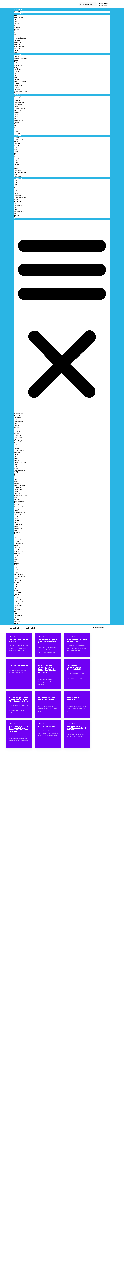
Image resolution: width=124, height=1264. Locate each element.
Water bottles (18, 33)
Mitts (15, 52)
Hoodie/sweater (18, 170)
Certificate (17, 217)
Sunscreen (17, 44)
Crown (16, 209)
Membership (17, 215)
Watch (16, 151)
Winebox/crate (18, 147)
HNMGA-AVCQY (19, 176)
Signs (15, 93)
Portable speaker (19, 102)
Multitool (16, 145)
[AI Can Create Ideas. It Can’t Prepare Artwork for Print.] (77, 734)
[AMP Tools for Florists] (48, 734)
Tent (15, 75)
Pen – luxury (17, 110)
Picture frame (18, 201)
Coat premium (18, 130)
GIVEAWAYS (18, 13)
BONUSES (17, 135)
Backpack (17, 161)
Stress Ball (17, 27)
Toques (16, 50)
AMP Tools (17, 11)
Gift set (16, 106)
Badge (16, 77)
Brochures (17, 48)
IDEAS (16, 219)
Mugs (15, 25)
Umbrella (16, 159)
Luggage (16, 162)
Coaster (16, 114)
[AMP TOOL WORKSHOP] (19, 674)
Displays (16, 87)
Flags (15, 62)
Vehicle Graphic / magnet (21, 91)
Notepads (17, 23)
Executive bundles (19, 108)
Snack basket (18, 124)
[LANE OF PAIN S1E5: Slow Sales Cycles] (77, 645)
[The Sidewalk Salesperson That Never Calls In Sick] (77, 674)
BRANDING (18, 54)
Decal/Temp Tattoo (19, 37)
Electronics (17, 99)
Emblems (17, 192)
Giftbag (16, 126)
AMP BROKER (19, 10)
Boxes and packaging (20, 58)
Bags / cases (18, 85)
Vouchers (17, 131)
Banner (16, 60)
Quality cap (17, 69)
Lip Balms (17, 40)
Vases (16, 186)
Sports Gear (17, 100)
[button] (62, 316)
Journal (16, 141)
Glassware (17, 112)
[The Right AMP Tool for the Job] (19, 645)
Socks (16, 168)
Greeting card (18, 104)
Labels (16, 64)
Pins (15, 182)
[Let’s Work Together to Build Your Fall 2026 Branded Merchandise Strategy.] (19, 734)
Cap (15, 213)
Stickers (16, 199)
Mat (15, 73)
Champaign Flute (19, 211)
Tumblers (16, 137)
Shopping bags (18, 17)
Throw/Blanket (18, 139)
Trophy (16, 180)
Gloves (16, 174)
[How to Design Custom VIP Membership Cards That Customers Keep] (19, 704)
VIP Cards (17, 133)
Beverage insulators (20, 39)
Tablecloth (17, 89)
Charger (16, 164)
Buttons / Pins (18, 42)
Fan (15, 166)
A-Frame (16, 79)
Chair (15, 157)
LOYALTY (17, 95)
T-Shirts (16, 35)
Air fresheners (18, 31)
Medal (16, 193)
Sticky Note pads (19, 46)
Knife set (16, 122)
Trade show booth (19, 66)
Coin (15, 203)
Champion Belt (18, 205)
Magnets (16, 29)
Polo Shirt (17, 56)
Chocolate (17, 143)
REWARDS (18, 178)
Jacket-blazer (18, 188)
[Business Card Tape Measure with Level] (48, 704)
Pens (15, 15)
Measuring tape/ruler (20, 172)
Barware (16, 116)
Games (16, 118)
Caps (15, 19)
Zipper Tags (17, 83)
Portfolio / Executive (20, 81)
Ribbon (16, 184)
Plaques (16, 190)
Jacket (16, 155)
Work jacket (17, 68)
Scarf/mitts (17, 128)
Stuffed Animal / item (20, 197)
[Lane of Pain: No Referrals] (77, 704)
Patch (15, 207)
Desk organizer (18, 120)
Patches (16, 71)
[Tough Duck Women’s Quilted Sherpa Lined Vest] (48, 645)
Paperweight (18, 195)
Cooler (16, 153)
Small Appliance (19, 97)
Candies (16, 21)
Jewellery (17, 149)
